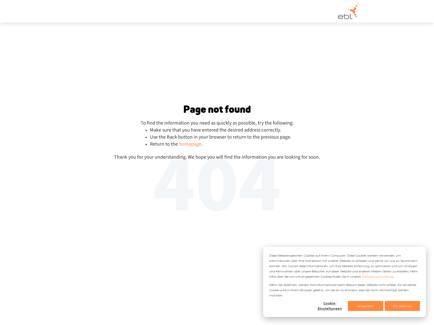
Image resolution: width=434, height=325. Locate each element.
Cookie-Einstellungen (330, 305)
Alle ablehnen (402, 306)
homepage (190, 144)
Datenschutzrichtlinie (377, 276)
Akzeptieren (365, 306)
